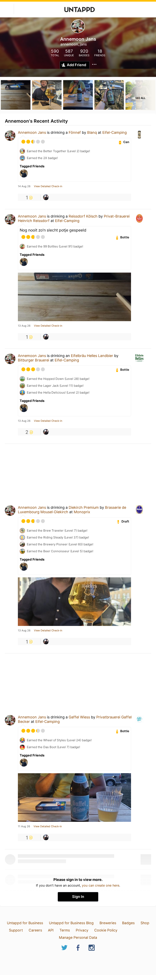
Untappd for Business (25, 923)
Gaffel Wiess (79, 717)
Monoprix (82, 512)
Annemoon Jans (32, 132)
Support (16, 930)
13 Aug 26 (24, 325)
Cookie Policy (105, 930)
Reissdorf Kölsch (83, 216)
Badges (128, 923)
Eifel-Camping (114, 132)
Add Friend (76, 65)
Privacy (82, 930)
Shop (145, 923)
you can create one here (100, 885)
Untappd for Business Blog (71, 923)
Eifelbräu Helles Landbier (92, 356)
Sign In (78, 896)
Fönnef (75, 132)
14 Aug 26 (24, 186)
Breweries (108, 923)
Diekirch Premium (84, 507)
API (51, 930)
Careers (35, 930)
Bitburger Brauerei (33, 360)
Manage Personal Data (78, 937)
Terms (65, 930)
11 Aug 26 (24, 826)
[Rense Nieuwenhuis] (46, 197)
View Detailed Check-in (48, 186)
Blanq (92, 132)
